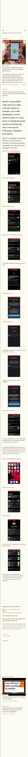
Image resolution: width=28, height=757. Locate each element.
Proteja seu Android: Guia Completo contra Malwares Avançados (13, 69)
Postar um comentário (13, 84)
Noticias (10, 33)
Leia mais (24, 84)
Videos (16, 33)
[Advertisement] (14, 14)
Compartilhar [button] (5, 84)
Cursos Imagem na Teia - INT (10, 615)
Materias (4, 33)
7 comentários (11, 714)
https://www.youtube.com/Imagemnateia (11, 612)
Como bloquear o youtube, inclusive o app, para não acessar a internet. (12, 710)
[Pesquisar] (25, 30)
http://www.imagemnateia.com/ (12, 609)
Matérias (8, 635)
